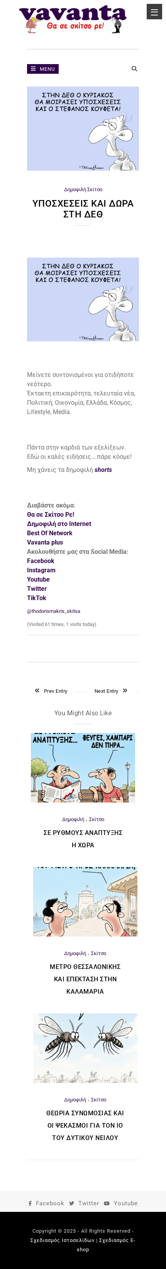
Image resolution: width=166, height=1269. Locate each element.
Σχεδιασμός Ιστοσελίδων (62, 1240)
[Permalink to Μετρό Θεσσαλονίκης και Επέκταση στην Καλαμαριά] (85, 935)
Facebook (50, 1203)
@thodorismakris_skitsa (53, 611)
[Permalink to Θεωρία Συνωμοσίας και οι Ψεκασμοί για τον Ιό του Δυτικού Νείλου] (85, 1081)
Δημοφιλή (75, 189)
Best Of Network (50, 533)
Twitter (88, 1203)
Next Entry (107, 691)
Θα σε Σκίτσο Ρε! (50, 514)
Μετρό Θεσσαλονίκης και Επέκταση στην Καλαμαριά (85, 979)
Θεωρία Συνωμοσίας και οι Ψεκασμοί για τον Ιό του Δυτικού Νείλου (85, 1126)
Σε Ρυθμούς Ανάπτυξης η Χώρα (83, 839)
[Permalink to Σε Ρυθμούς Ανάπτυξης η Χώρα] (83, 801)
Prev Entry (56, 691)
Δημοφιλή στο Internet (59, 524)
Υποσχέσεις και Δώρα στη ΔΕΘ (83, 209)
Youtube (126, 1203)
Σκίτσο (94, 189)
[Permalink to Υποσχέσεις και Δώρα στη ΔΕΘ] (83, 169)
